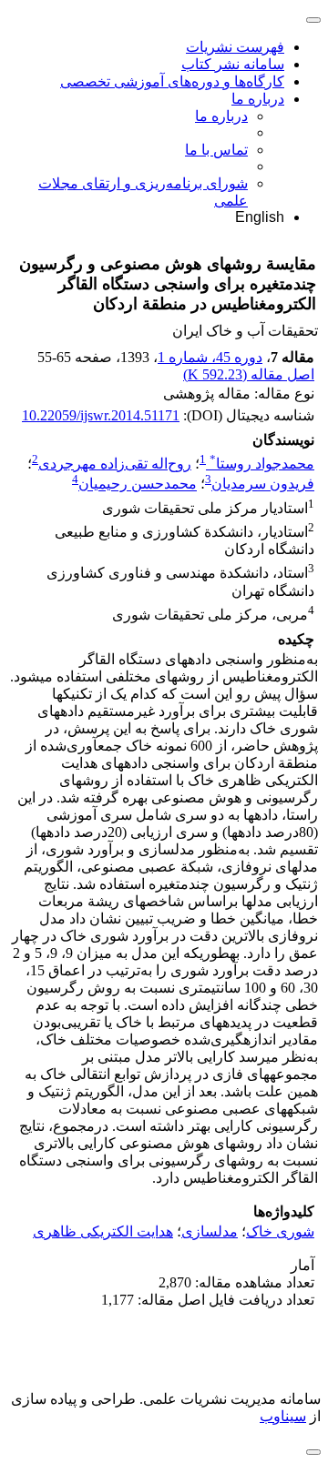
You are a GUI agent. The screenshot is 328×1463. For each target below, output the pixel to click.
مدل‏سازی (209, 1231)
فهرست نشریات (235, 47)
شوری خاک (280, 1231)
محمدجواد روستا (262, 463)
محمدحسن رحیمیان (137, 484)
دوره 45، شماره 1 (210, 357)
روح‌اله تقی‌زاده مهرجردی (114, 463)
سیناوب (283, 1416)
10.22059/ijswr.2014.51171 (100, 415)
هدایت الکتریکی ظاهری (103, 1231)
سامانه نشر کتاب (232, 64)
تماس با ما (216, 149)
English (259, 217)
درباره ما (257, 98)
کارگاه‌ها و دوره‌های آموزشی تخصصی (172, 81)
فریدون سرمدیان (262, 484)
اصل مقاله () (248, 374)
